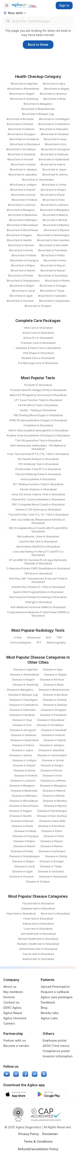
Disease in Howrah (53, 735)
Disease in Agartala (25, 669)
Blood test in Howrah (20, 159)
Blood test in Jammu (55, 174)
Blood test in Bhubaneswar (38, 108)
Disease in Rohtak (22, 851)
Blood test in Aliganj (56, 88)
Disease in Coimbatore (23, 704)
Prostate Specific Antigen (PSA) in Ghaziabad (38, 390)
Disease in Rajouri (52, 841)
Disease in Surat (25, 866)
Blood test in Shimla (57, 280)
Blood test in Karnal (23, 194)
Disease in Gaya (22, 720)
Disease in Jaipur (22, 750)
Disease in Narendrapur (52, 810)
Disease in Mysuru (55, 805)
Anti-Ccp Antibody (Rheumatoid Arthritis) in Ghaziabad (38, 521)
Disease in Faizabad (22, 714)
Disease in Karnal (24, 770)
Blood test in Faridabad (24, 139)
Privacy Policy (28, 1134)
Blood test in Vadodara (52, 295)
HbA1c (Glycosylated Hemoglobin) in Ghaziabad (38, 430)
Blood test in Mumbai (56, 225)
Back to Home (38, 44)
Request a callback (55, 992)
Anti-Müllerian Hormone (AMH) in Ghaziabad (38, 607)
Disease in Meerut (54, 790)
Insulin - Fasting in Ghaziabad (38, 410)
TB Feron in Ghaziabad (38, 573)
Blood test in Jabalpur (23, 169)
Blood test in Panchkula (52, 250)
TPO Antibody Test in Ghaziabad (38, 464)
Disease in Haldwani (23, 735)
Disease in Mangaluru (53, 785)
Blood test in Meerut (55, 215)
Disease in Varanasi (21, 876)
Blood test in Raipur (23, 265)
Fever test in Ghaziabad (38, 918)
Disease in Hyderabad (24, 740)
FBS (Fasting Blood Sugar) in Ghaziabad (38, 415)
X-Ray (18, 637)
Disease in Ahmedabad (24, 674)
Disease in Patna (51, 831)
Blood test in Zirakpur (38, 305)
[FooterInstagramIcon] (16, 1074)
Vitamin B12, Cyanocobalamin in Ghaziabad (38, 499)
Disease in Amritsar (52, 679)
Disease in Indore (23, 745)
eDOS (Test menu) (56, 1045)
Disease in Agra (53, 669)
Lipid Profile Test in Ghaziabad (38, 541)
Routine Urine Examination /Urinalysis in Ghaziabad (38, 435)
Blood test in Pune (55, 260)
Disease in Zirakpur (38, 881)
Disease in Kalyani (24, 765)
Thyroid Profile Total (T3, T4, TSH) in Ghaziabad (38, 514)
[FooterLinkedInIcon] (34, 1074)
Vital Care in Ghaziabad (38, 327)
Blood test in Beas (54, 98)
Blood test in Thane (52, 290)
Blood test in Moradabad (22, 225)
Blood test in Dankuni (21, 129)
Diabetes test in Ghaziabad (38, 908)
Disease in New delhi (52, 821)
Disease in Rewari (52, 846)
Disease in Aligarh (23, 679)
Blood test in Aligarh (22, 93)
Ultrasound (34, 637)
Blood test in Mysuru (56, 230)
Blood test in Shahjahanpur (23, 280)
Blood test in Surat (23, 290)
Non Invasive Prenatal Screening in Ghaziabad (38, 597)
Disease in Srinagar (52, 861)
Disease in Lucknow (23, 780)
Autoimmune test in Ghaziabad (38, 948)
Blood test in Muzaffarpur (23, 230)
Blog (44, 1007)
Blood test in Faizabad (55, 134)
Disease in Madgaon (22, 785)
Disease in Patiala (25, 831)
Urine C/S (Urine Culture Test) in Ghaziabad (38, 494)
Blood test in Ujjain (21, 295)
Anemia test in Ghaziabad (38, 959)
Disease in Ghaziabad (50, 720)
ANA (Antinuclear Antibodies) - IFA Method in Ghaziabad (38, 447)
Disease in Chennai (55, 699)
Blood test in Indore (53, 164)
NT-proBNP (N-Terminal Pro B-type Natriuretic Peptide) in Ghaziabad (38, 561)
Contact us (11, 1002)
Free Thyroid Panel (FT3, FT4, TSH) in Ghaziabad (38, 454)
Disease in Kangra (52, 765)
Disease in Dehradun (23, 709)
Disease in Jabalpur (51, 745)
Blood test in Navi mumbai (53, 240)
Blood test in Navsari (21, 245)
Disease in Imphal (55, 740)
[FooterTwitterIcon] (44, 1074)
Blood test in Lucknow (21, 204)
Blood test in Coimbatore (54, 124)
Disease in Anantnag (25, 684)
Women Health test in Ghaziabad (38, 938)
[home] (24, 5)
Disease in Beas (53, 684)
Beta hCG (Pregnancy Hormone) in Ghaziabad (38, 395)
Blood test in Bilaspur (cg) (38, 114)
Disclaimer (50, 1134)
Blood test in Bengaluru (38, 103)
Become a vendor (16, 1045)
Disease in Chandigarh (24, 699)
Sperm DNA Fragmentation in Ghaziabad (38, 592)
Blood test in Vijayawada (54, 300)
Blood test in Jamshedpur (38, 179)
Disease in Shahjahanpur (24, 856)
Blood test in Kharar (53, 194)
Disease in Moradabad (24, 800)
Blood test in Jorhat (54, 184)
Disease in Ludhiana (53, 780)
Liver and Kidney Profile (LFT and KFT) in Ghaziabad (38, 553)
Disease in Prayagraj (25, 836)
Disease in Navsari (22, 821)
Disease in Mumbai (55, 800)
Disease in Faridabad (53, 714)
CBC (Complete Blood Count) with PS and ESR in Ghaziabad (38, 529)
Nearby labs (50, 1013)
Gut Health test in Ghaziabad (38, 933)
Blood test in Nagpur (19, 235)
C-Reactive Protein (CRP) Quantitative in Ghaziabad (38, 568)
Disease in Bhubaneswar (54, 689)
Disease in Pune (54, 836)
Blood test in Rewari (53, 270)
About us (9, 986)
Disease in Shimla (56, 856)
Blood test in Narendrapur (53, 235)
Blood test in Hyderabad (54, 159)
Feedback (48, 1002)
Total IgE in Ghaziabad (38, 602)
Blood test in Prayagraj (24, 260)
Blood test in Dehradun (54, 129)
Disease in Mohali (54, 795)
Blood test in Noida (21, 250)
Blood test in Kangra (53, 189)
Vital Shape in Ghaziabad (38, 353)
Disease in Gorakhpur (50, 725)
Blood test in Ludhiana (54, 204)
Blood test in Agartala (24, 83)
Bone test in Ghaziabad (55, 913)
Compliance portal (56, 1051)
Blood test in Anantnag (24, 98)
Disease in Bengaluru (20, 689)
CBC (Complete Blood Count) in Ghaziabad (38, 504)
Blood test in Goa (55, 144)
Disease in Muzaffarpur (24, 805)
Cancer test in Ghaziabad (38, 954)
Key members (13, 992)
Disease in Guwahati (53, 730)
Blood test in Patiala (24, 255)
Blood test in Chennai (20, 124)
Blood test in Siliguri (22, 285)
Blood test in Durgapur (22, 134)
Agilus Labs (49, 1018)
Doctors (9, 997)
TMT (59, 637)
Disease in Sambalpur (52, 851)
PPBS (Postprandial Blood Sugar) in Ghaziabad (38, 420)
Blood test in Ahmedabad (23, 88)
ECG (48, 637)
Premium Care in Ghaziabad (38, 342)
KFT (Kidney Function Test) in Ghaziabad (38, 484)
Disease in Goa (22, 725)
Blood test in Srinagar (53, 285)
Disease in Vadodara (51, 871)
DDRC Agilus (12, 1007)
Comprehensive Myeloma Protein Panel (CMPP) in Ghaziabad (38, 614)
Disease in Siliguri (23, 861)
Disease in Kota (52, 775)
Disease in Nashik (21, 815)
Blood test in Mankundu (22, 215)
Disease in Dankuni (55, 704)
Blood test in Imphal (23, 164)
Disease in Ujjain (22, 871)
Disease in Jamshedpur (52, 755)
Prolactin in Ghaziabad (38, 385)
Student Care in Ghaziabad (38, 358)
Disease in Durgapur (53, 709)
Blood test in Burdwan (20, 119)
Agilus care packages (57, 997)
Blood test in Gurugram (55, 149)
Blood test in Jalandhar (23, 174)
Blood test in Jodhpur (23, 184)
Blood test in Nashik (19, 240)
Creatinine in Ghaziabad (38, 425)
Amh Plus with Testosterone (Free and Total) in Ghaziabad (38, 580)
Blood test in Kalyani (22, 189)
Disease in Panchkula (51, 826)
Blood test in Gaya (55, 139)
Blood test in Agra (54, 83)
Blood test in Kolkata (24, 199)
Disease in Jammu (20, 755)
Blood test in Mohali (55, 220)
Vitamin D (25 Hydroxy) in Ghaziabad (38, 509)
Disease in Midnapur (24, 795)
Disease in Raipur (24, 841)
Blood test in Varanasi (20, 300)
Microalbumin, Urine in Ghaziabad (38, 536)
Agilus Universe (14, 1018)
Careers (9, 1023)
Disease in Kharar (51, 770)
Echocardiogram (21, 642)
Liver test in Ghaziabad (38, 928)
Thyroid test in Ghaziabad (38, 903)
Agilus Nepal (12, 1013)
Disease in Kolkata (25, 775)
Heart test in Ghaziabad (21, 913)
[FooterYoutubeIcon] (6, 1074)
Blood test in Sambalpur (53, 275)
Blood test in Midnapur (23, 220)
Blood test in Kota (54, 199)
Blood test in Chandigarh (54, 119)
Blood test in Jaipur (54, 169)
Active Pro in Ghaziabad (38, 337)
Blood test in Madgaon (21, 209)
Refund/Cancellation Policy (38, 1149)
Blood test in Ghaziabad (25, 144)
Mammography (56, 642)
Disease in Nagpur (20, 810)
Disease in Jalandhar (52, 750)
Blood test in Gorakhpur (21, 149)
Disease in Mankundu (24, 790)
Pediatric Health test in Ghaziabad (38, 943)
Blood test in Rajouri (53, 265)
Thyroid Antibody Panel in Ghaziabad (38, 474)
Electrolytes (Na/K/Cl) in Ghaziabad (38, 546)
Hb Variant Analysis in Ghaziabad (38, 459)
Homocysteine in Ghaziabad (38, 479)
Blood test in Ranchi (23, 270)
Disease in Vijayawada (53, 876)
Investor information (58, 1056)
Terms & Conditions (38, 1141)
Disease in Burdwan (55, 694)
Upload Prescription (55, 986)
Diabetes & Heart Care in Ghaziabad (38, 348)
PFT (39, 642)
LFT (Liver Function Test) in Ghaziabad (38, 400)
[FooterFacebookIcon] (25, 1074)
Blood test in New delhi (53, 245)
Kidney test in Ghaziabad (38, 923)
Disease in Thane (51, 866)
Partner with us (14, 1040)
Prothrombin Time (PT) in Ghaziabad (38, 469)
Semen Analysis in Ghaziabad (38, 489)
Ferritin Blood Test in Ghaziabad (38, 405)
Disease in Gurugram (23, 730)
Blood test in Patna (53, 255)
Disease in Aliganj (55, 674)
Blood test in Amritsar (53, 93)
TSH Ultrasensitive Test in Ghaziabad (38, 440)
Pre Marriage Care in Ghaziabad (38, 363)
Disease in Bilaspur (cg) (23, 694)
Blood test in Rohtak (20, 275)
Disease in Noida (22, 826)
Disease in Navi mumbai (52, 815)
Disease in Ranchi (24, 846)
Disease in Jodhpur (24, 760)
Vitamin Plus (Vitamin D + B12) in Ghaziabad (38, 587)
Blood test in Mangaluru (54, 209)
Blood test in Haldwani (54, 154)
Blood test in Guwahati (21, 154)
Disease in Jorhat (53, 760)
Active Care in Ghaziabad (38, 332)
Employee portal (54, 1040)
